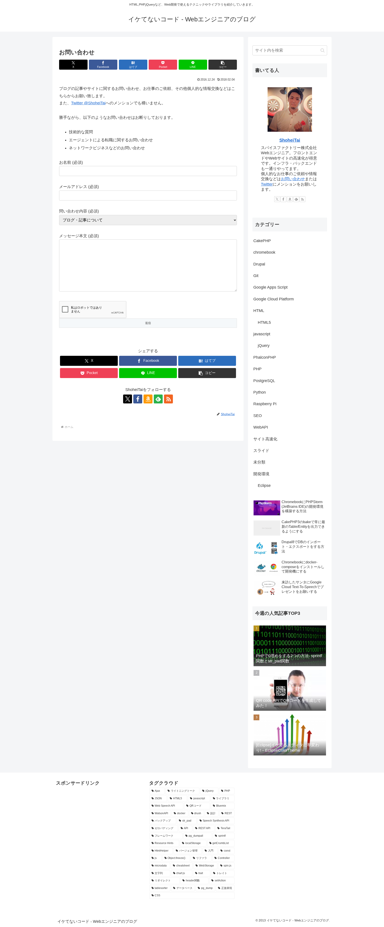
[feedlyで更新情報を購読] (158, 399)
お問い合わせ (293, 179)
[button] (222, 65)
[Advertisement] (78, 797)
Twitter (267, 184)
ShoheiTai (289, 140)
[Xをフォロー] (127, 399)
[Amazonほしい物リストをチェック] (148, 399)
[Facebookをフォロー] (137, 399)
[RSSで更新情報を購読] (168, 399)
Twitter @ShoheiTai (88, 103)
